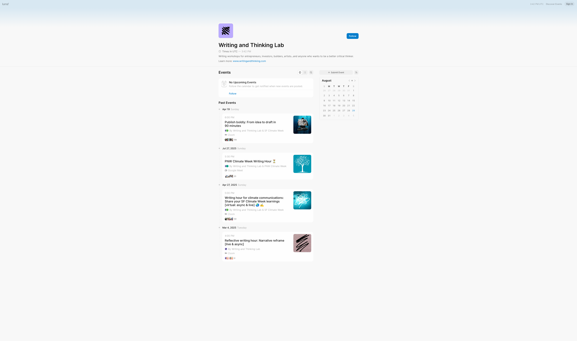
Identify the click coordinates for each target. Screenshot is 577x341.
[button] (267, 128)
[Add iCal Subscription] (356, 72)
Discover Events (554, 4)
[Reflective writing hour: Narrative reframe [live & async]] (267, 246)
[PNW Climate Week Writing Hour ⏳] (267, 166)
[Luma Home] (5, 4)
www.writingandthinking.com (249, 61)
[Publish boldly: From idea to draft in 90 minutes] (267, 128)
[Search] (311, 72)
